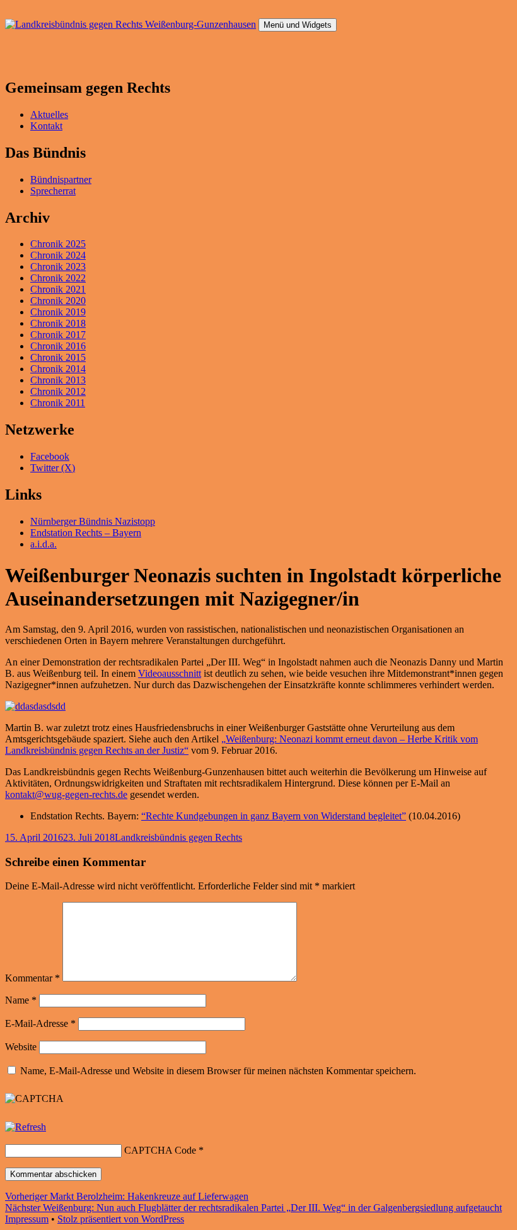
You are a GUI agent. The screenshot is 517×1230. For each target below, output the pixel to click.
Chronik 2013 (58, 380)
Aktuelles (49, 114)
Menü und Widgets (298, 25)
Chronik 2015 (58, 357)
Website (21, 1046)
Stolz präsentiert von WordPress (120, 1219)
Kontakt (46, 125)
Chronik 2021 (58, 289)
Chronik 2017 (58, 334)
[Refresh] (25, 1127)
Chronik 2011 (57, 402)
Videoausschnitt (169, 673)
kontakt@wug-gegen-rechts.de (66, 794)
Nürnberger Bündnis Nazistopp (92, 521)
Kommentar (32, 978)
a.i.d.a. (43, 544)
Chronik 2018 (58, 323)
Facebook (49, 456)
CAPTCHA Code (160, 1150)
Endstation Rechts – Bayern (85, 532)
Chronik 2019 (58, 312)
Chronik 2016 (58, 346)
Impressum (27, 1219)
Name (21, 1000)
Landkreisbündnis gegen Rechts (178, 837)
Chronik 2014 (58, 368)
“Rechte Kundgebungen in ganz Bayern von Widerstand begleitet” (273, 816)
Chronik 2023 (58, 266)
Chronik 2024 (58, 255)
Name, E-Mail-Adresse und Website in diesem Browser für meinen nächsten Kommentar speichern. (218, 1070)
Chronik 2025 (58, 243)
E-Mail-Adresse (40, 1023)
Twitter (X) (52, 467)
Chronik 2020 (58, 300)
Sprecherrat (53, 190)
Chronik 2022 (58, 277)
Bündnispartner (60, 179)
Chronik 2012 (58, 391)
